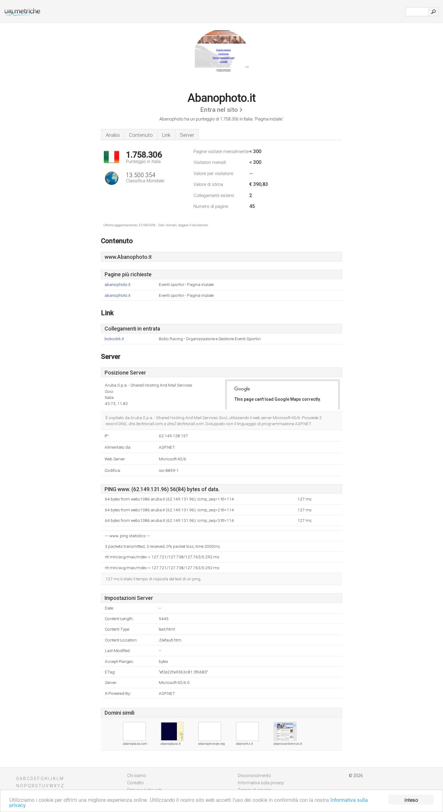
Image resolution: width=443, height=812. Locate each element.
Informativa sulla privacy (261, 782)
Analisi (113, 135)
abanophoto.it (117, 284)
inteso (411, 799)
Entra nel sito (219, 109)
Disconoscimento (254, 775)
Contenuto (141, 135)
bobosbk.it (114, 339)
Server (187, 135)
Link (166, 135)
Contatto (135, 782)
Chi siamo (136, 775)
